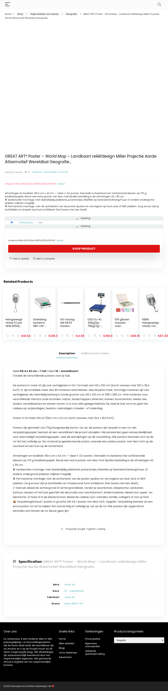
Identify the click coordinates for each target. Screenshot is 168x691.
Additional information (95, 353)
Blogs (62, 648)
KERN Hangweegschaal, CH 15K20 (150, 324)
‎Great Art (69, 584)
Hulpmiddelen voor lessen (45, 14)
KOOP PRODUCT (84, 249)
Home (8, 14)
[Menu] (7, 4)
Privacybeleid (92, 638)
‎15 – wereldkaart (74, 591)
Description (67, 353)
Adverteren (65, 657)
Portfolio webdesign (37, 686)
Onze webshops (68, 652)
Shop (20, 14)
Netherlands (26, 222)
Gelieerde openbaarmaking (95, 652)
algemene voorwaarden (92, 645)
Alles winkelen (66, 643)
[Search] (159, 4)
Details (60, 183)
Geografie (71, 14)
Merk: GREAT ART (74, 603)
